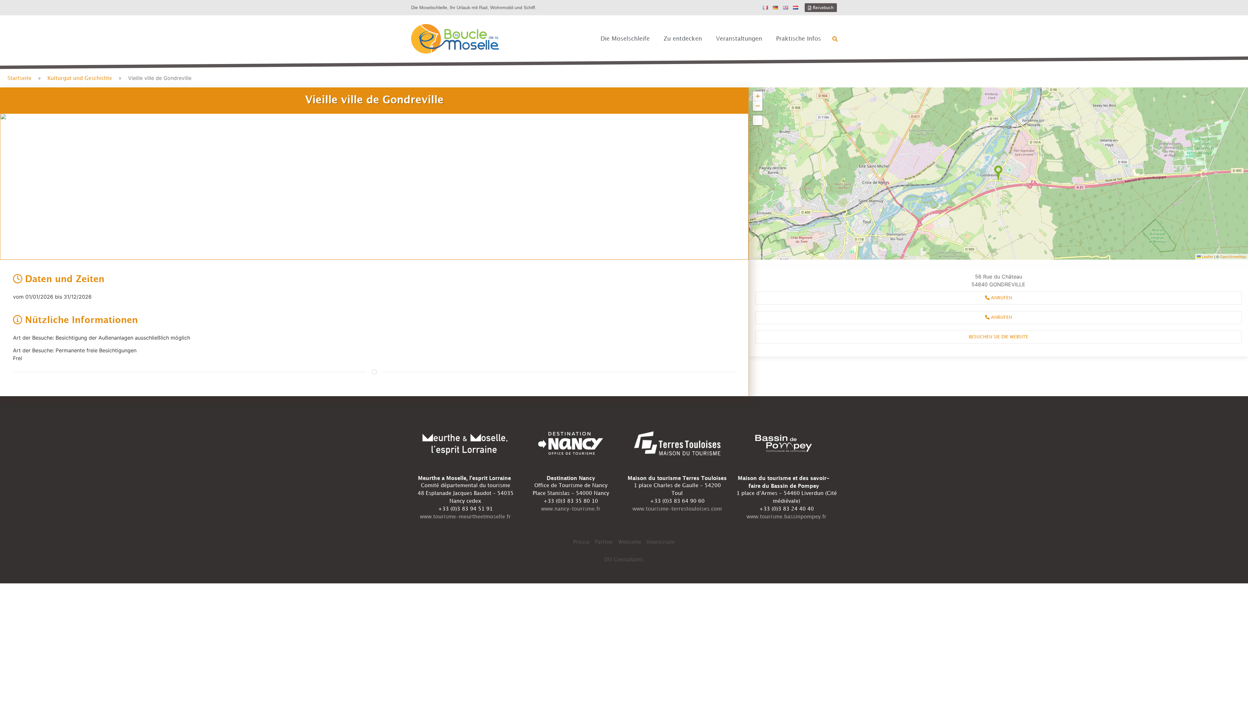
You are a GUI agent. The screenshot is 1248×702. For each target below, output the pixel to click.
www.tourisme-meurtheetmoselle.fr (465, 516)
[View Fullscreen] (757, 120)
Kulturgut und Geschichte (79, 78)
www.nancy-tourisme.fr (571, 509)
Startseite (19, 78)
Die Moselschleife (625, 39)
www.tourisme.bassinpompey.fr (786, 516)
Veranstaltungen (739, 39)
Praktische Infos (798, 39)
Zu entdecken (683, 39)
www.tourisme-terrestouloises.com (677, 509)
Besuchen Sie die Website (998, 337)
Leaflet (1207, 257)
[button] (835, 39)
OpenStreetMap (1233, 257)
